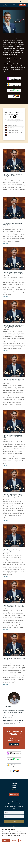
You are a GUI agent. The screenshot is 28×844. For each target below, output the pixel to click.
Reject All (22, 840)
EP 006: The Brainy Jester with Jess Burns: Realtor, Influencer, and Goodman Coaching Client (13, 436)
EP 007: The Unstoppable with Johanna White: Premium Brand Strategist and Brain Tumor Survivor (13, 381)
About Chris (14, 783)
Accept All (6, 840)
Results (14, 785)
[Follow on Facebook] (18, 1)
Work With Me (22, 4)
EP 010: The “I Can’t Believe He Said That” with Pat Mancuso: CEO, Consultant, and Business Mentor (13, 223)
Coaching (14, 781)
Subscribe (14, 821)
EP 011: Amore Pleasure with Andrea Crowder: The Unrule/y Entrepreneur (13, 175)
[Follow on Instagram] (20, 1)
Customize (14, 840)
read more (5, 192)
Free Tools (14, 787)
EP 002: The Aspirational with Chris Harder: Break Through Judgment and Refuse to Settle (13, 606)
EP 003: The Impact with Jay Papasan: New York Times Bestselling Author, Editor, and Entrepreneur (14, 551)
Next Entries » (22, 689)
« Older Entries (6, 689)
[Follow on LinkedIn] (23, 1)
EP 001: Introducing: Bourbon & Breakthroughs (14, 658)
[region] (14, 835)
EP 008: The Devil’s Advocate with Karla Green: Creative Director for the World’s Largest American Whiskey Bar (14, 326)
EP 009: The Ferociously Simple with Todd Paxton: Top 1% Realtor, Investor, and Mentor (13, 273)
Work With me (14, 744)
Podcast (14, 789)
